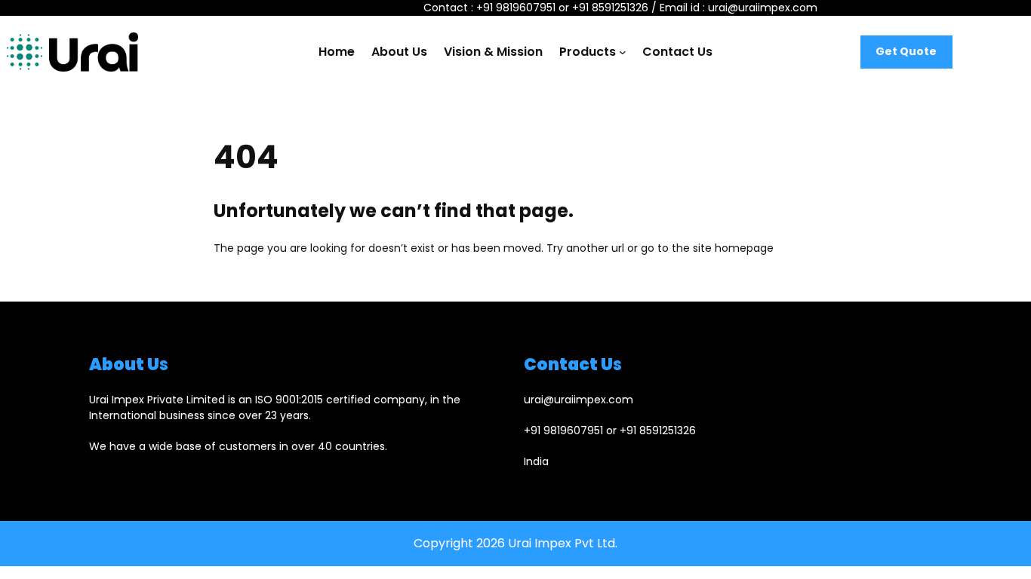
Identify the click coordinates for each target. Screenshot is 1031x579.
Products (587, 51)
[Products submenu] (622, 52)
